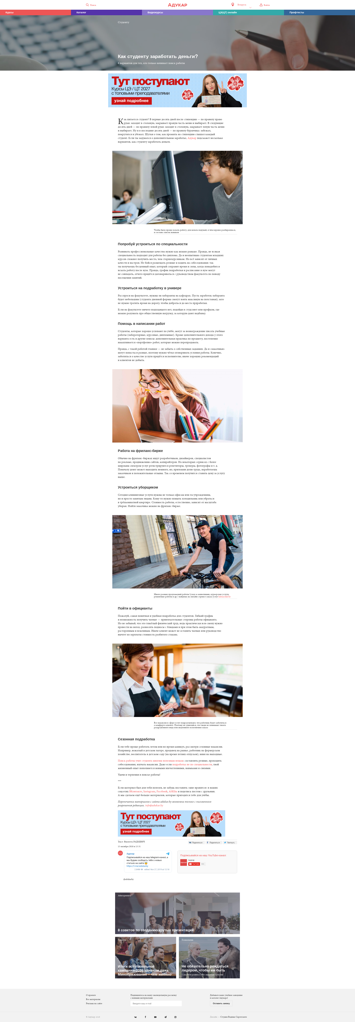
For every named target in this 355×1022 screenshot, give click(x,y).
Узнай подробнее (177, 533)
